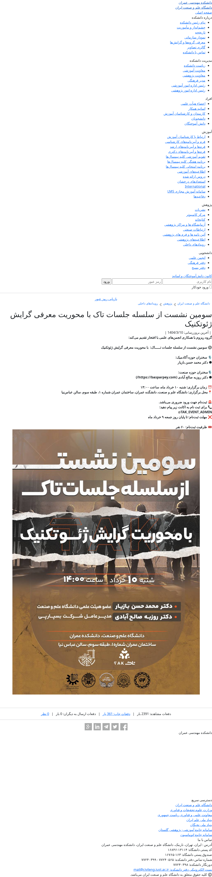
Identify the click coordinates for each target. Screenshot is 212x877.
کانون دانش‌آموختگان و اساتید (192, 276)
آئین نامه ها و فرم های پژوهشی (184, 234)
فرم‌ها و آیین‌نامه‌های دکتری (186, 151)
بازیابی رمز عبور (106, 299)
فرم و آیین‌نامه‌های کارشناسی (185, 141)
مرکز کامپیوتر (195, 214)
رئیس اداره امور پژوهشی (188, 90)
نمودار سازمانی (194, 37)
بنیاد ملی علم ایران (199, 820)
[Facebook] (124, 726)
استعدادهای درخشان (191, 181)
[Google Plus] (88, 726)
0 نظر (45, 714)
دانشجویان (198, 118)
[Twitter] (115, 726)
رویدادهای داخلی (194, 244)
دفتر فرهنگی (196, 262)
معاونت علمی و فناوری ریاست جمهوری (185, 815)
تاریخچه (200, 32)
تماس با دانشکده (194, 52)
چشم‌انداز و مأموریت (191, 27)
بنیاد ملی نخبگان (201, 825)
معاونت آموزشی (194, 70)
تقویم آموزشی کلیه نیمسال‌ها (185, 156)
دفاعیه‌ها (199, 196)
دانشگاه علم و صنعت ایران (193, 805)
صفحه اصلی (203, 12)
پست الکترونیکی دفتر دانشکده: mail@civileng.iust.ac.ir (173, 869)
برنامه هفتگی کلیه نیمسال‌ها (186, 161)
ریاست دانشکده (194, 65)
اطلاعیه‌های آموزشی (191, 171)
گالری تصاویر (196, 47)
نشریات (200, 209)
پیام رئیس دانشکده (192, 22)
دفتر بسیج (198, 267)
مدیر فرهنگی (196, 80)
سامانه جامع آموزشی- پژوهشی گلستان (185, 829)
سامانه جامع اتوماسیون (196, 834)
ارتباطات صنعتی (194, 229)
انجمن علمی (197, 257)
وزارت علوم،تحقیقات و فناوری (191, 810)
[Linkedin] (97, 726)
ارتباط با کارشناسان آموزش (186, 136)
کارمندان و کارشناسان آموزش (184, 113)
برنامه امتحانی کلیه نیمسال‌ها (185, 166)
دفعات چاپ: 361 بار (116, 714)
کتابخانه (200, 219)
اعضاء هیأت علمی (193, 103)
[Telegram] (106, 726)
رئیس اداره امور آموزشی (188, 85)
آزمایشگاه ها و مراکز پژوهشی (184, 224)
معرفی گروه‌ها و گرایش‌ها (187, 42)
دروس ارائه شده (194, 176)
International (195, 186)
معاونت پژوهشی (194, 75)
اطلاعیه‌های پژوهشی (191, 239)
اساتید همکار (196, 108)
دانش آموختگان (194, 123)
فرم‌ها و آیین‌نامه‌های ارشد (187, 146)
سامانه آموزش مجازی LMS (186, 191)
